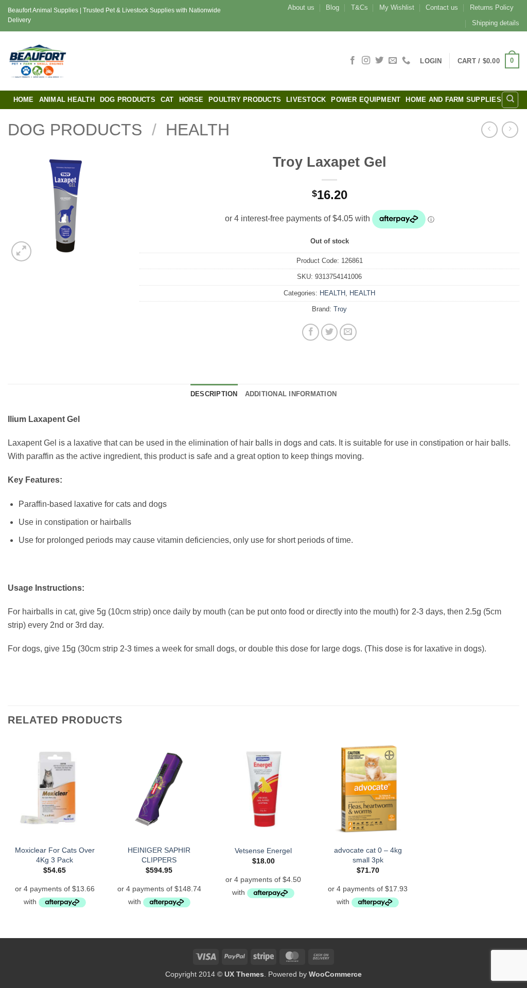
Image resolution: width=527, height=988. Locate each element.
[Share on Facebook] (310, 332)
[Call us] (406, 60)
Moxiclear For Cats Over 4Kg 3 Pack (55, 855)
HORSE (191, 99)
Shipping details (495, 23)
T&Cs (359, 7)
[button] (431, 61)
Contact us (442, 7)
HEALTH (198, 129)
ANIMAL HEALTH (67, 99)
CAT (167, 99)
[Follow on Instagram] (366, 60)
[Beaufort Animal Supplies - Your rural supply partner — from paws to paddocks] (111, 61)
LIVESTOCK (306, 99)
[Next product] (489, 129)
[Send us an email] (393, 60)
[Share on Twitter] (329, 332)
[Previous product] (510, 129)
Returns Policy (492, 7)
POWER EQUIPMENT (365, 99)
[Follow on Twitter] (379, 60)
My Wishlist (396, 7)
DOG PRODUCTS (127, 99)
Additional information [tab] (291, 394)
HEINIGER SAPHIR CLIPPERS (159, 855)
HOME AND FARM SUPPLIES (453, 99)
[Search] (510, 100)
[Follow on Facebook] (352, 60)
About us (301, 7)
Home (23, 99)
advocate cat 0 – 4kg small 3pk (368, 855)
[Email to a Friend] (348, 332)
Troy (340, 309)
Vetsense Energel (263, 850)
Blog (332, 7)
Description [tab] (214, 394)
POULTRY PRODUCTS (244, 99)
